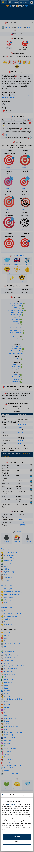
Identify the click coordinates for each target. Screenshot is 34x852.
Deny (17, 846)
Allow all (17, 836)
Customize (16, 841)
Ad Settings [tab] (20, 795)
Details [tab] (12, 795)
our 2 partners (11, 804)
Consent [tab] (4, 795)
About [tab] (29, 795)
